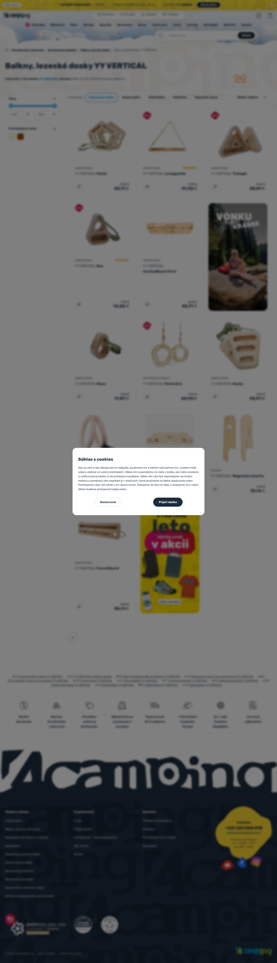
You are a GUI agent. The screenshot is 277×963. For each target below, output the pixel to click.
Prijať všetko (168, 502)
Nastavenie (108, 502)
